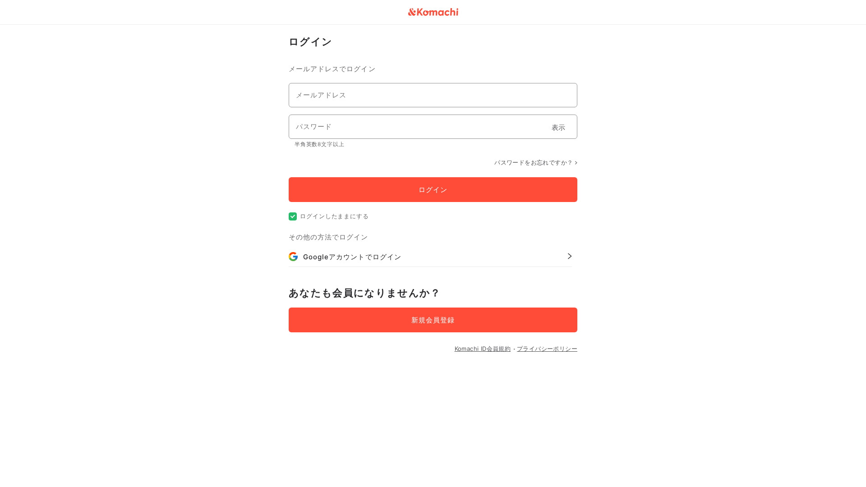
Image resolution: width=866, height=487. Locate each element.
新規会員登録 (433, 320)
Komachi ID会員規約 (483, 348)
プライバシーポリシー (547, 348)
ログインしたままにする (334, 216)
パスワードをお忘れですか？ (533, 162)
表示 (559, 127)
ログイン (433, 189)
